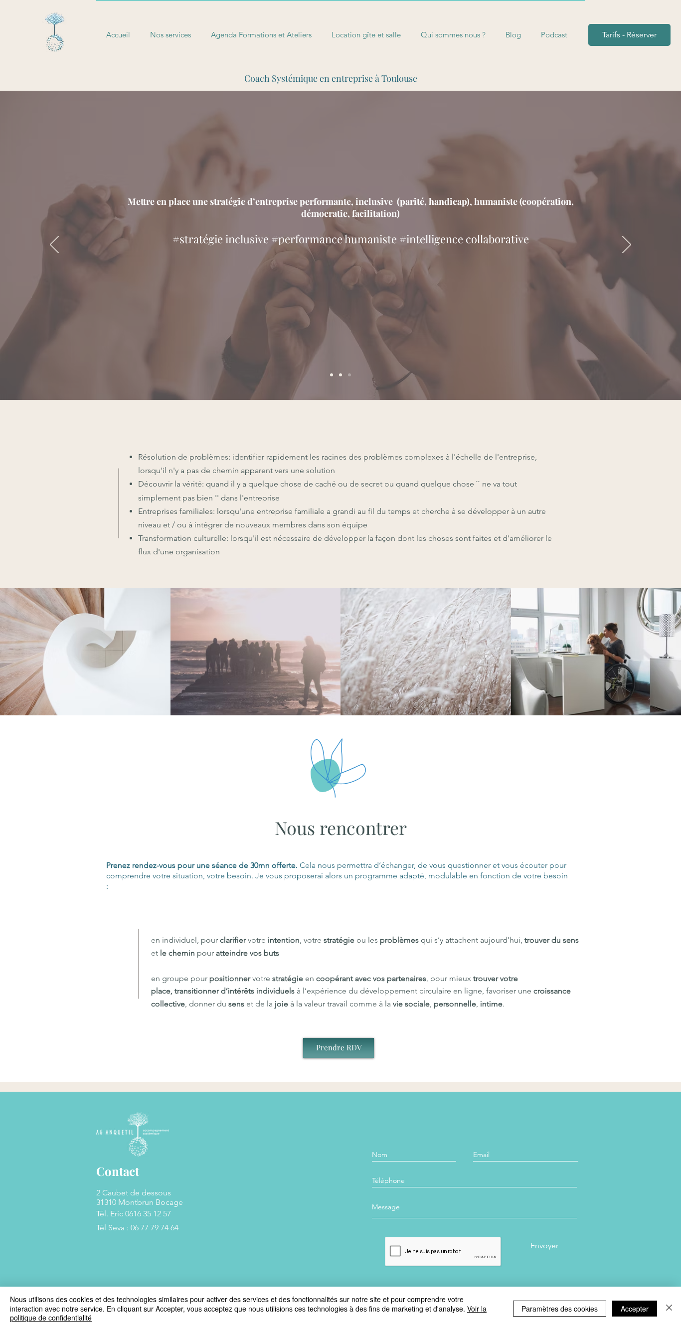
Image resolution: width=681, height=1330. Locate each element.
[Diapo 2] (340, 374)
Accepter (635, 1309)
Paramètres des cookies (559, 1309)
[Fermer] (669, 1308)
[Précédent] (54, 245)
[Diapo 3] (349, 374)
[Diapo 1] (331, 374)
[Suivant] (626, 245)
